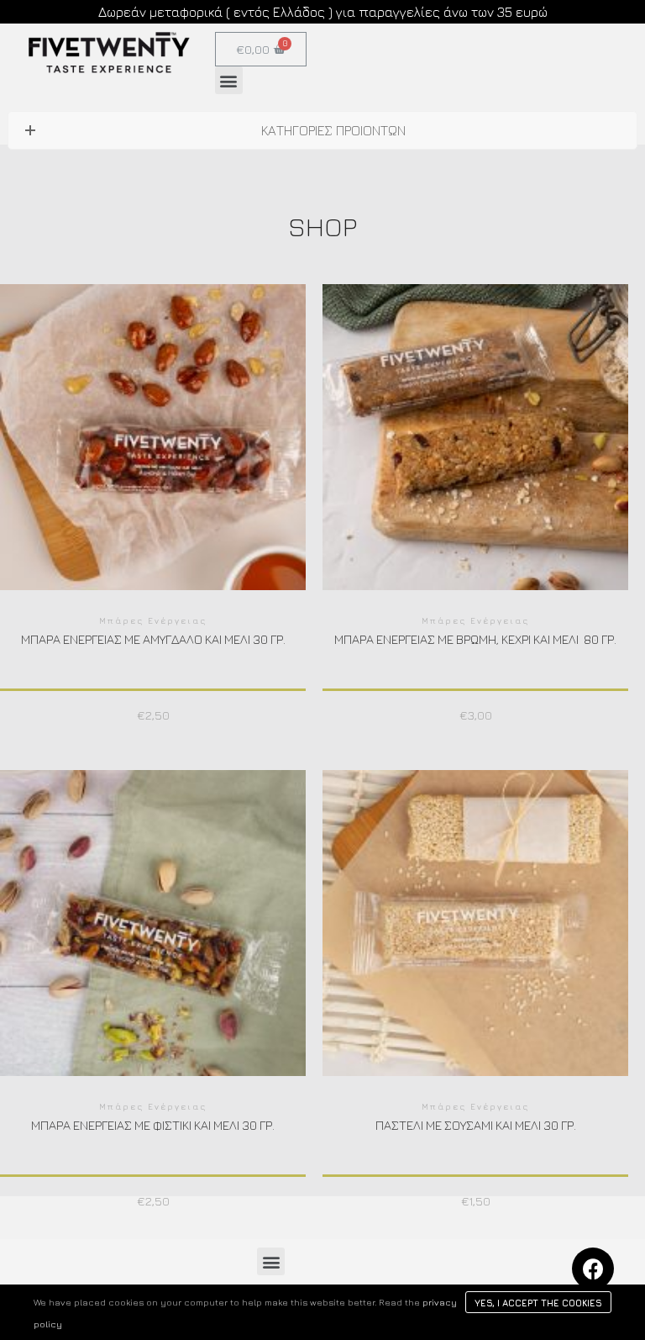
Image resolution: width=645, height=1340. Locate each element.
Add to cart (153, 456)
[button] (229, 80)
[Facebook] (593, 1269)
